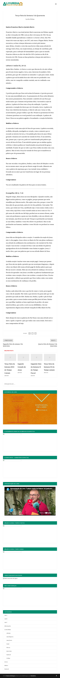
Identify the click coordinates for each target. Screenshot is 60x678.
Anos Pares (9, 640)
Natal (8, 644)
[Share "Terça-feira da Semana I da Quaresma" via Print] (35, 333)
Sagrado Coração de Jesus (22, 367)
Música (6, 665)
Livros (6, 662)
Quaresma (9, 651)
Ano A (5, 615)
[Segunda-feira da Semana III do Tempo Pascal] (36, 357)
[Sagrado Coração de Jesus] (23, 357)
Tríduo (8, 658)
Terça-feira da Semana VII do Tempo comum (49, 367)
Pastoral (6, 669)
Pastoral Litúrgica (10, 675)
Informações (7, 626)
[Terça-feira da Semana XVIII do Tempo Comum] (10, 357)
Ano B (5, 619)
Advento (8, 633)
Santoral (9, 654)
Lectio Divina (30, 19)
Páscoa (8, 647)
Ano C (5, 622)
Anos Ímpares (10, 636)
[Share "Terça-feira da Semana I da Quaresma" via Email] (32, 333)
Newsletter (33, 675)
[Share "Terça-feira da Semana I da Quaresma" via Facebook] (29, 333)
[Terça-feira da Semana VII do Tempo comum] (50, 357)
